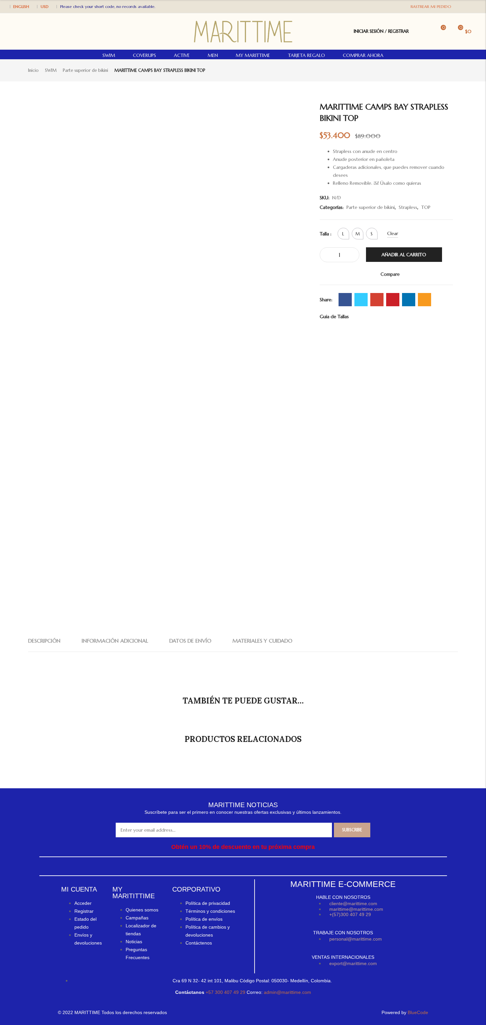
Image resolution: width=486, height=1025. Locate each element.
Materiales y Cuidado (262, 640)
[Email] (424, 299)
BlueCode (418, 1012)
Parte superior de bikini (85, 70)
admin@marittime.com (287, 992)
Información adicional (115, 640)
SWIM (51, 70)
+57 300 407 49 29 (226, 992)
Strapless (408, 207)
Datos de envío (190, 640)
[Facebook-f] (222, 866)
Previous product (443, 70)
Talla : (325, 234)
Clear (392, 233)
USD (45, 6)
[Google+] (377, 299)
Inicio (33, 70)
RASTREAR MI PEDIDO (431, 6)
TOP (425, 207)
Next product (454, 70)
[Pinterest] (392, 299)
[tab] (44, 641)
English (21, 6)
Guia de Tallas (334, 316)
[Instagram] (472, 6)
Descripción (44, 640)
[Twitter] (361, 299)
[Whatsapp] (248, 866)
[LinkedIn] (408, 299)
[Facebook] (465, 6)
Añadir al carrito (404, 255)
